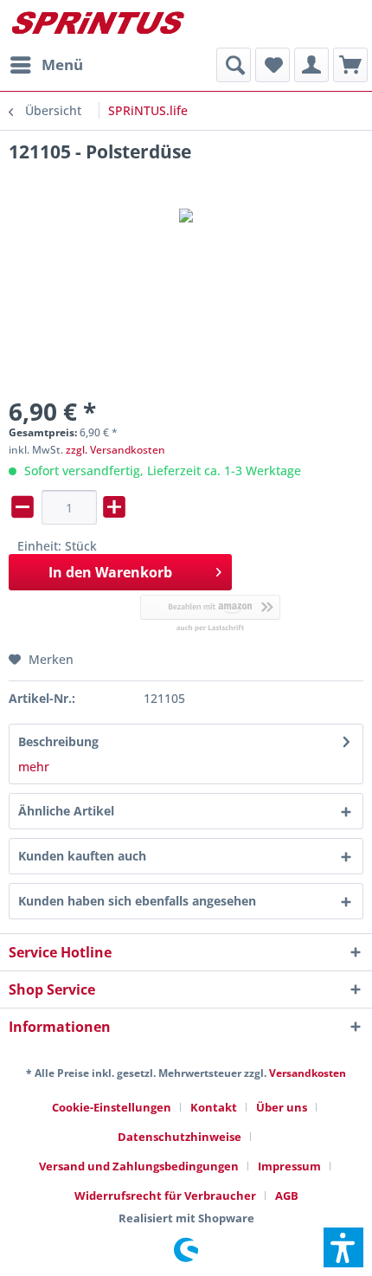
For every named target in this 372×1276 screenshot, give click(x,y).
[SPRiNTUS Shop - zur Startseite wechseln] (97, 24)
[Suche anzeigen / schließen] (233, 65)
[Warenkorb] (350, 65)
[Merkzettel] (272, 65)
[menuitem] (46, 65)
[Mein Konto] (311, 65)
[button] (343, 1247)
